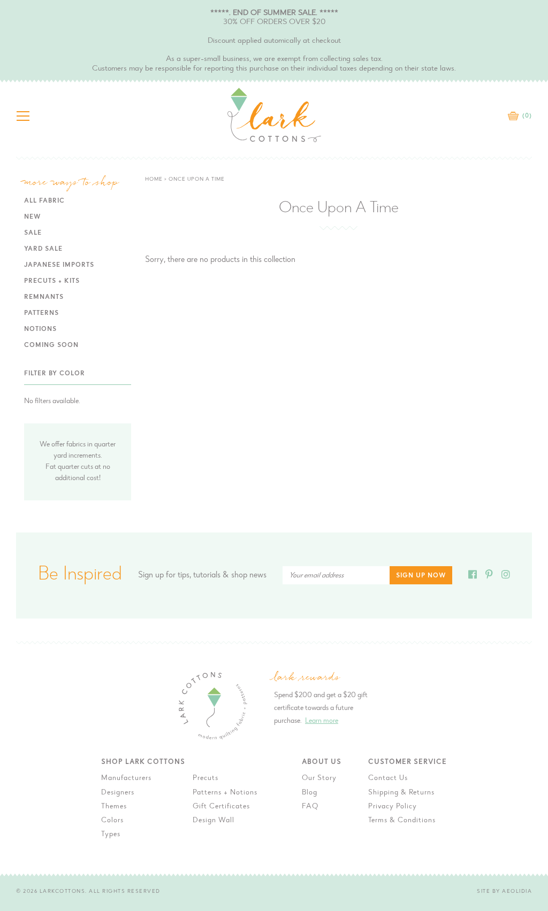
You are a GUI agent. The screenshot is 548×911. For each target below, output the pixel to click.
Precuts (205, 778)
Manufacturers (126, 778)
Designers (117, 793)
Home (154, 179)
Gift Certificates (221, 806)
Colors (112, 820)
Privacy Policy (392, 806)
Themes (114, 806)
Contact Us (388, 778)
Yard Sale (43, 249)
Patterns (41, 313)
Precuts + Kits (52, 281)
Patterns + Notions (225, 793)
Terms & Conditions (402, 820)
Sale (33, 233)
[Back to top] (531, 707)
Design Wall (213, 820)
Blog (309, 793)
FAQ (310, 806)
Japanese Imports (59, 265)
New (32, 217)
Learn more (321, 721)
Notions (40, 329)
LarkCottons (63, 891)
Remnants (44, 297)
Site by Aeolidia (504, 891)
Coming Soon (51, 345)
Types (110, 834)
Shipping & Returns (401, 793)
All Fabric (44, 201)
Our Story (319, 778)
